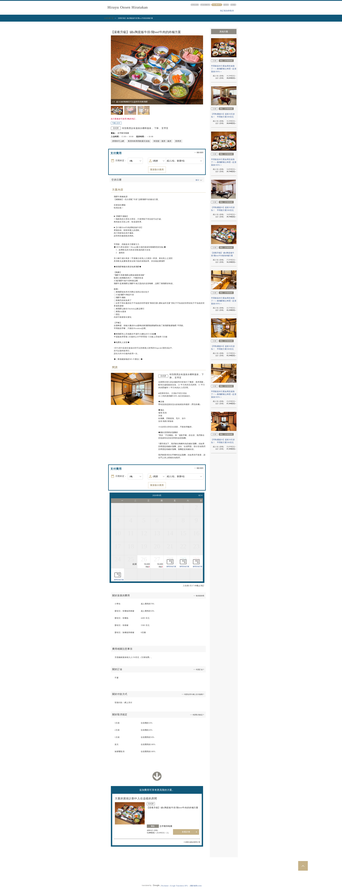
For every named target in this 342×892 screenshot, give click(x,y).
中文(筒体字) (205, 4)
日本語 (233, 4)
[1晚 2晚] (135, 161)
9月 (199, 495)
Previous (114, 70)
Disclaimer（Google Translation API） (175, 886)
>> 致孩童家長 (198, 596)
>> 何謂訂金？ (198, 669)
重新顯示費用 (157, 169)
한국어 (226, 4)
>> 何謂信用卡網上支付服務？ (193, 694)
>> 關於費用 (198, 152)
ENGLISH (194, 4)
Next (200, 70)
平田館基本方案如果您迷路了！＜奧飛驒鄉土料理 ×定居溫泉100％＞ (223, 69)
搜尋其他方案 (171, 566)
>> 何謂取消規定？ (197, 715)
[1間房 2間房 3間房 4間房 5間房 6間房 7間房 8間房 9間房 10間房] (157, 161)
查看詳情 (186, 832)
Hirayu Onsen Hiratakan (128, 7)
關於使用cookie (196, 886)
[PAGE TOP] (303, 866)
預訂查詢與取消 (227, 11)
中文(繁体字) (216, 4)
